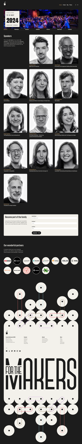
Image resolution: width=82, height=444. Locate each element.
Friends (64, 4)
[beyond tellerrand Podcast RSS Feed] (9, 351)
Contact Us (25, 338)
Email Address (34, 216)
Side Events (59, 29)
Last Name (33, 226)
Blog (67, 4)
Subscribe (35, 233)
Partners (48, 29)
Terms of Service (44, 338)
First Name (33, 221)
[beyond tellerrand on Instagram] (17, 351)
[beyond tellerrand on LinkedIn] (14, 351)
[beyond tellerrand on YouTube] (6, 351)
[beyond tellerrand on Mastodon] (12, 351)
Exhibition (38, 29)
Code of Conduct (44, 341)
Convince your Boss (45, 339)
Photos (70, 4)
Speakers (5, 29)
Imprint (61, 341)
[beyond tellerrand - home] (5, 3)
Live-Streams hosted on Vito (10, 342)
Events (60, 4)
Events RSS (25, 342)
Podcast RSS (26, 343)
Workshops (16, 29)
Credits (61, 339)
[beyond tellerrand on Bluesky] (20, 351)
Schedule (27, 29)
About (61, 338)
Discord (25, 341)
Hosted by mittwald (9, 339)
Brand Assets (62, 343)
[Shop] (75, 4)
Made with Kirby (8, 338)
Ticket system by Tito (9, 341)
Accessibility (44, 342)
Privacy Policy (62, 342)
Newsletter (25, 339)
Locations (70, 29)
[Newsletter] (77, 4)
